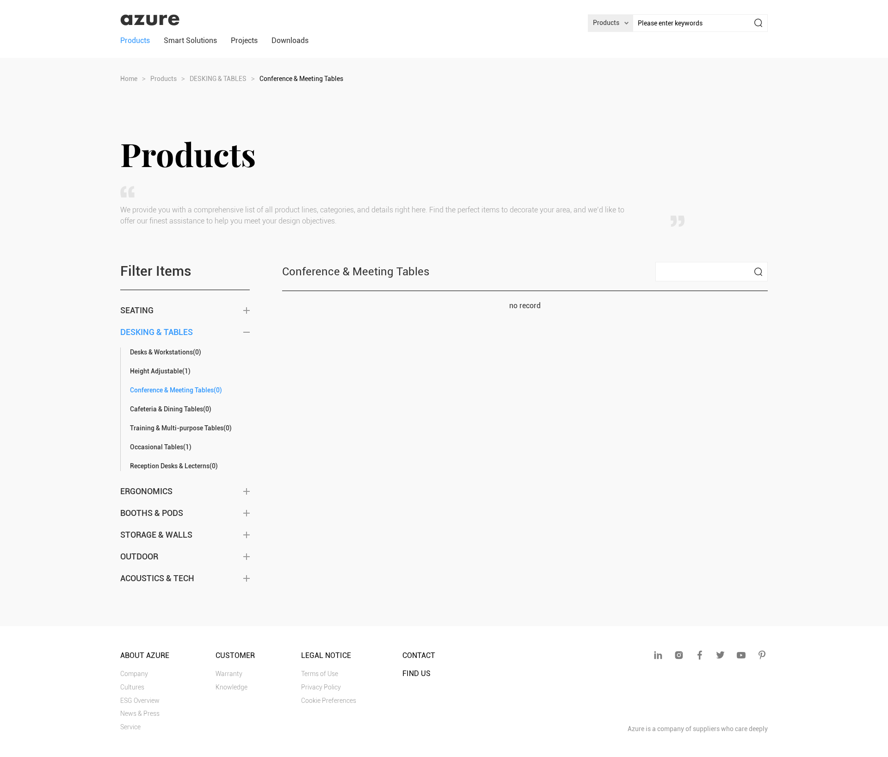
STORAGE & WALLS (156, 535)
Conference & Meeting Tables (176, 390)
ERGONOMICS (146, 491)
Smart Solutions (190, 40)
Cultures (132, 687)
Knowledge (231, 687)
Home (128, 78)
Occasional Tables (160, 447)
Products (135, 40)
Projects (244, 40)
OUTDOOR (139, 556)
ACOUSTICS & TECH (157, 578)
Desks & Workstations (165, 352)
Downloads (289, 40)
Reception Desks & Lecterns (174, 466)
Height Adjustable (160, 371)
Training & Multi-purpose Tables (181, 428)
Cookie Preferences (328, 700)
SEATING (137, 310)
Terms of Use (319, 673)
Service (130, 727)
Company (134, 673)
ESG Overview (140, 700)
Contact (418, 655)
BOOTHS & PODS (151, 513)
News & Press (140, 713)
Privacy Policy (321, 687)
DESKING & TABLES (218, 78)
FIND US (416, 673)
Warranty (229, 673)
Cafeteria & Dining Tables (170, 409)
